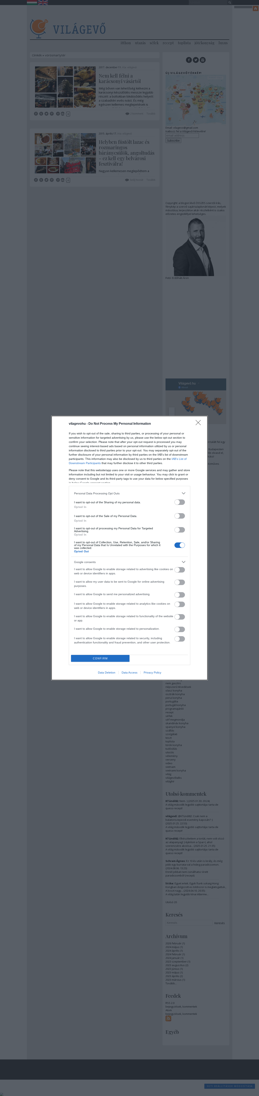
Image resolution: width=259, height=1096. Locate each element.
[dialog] (129, 548)
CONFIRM (100, 658)
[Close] (199, 424)
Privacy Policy (152, 672)
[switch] (179, 502)
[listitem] (129, 493)
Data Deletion (106, 672)
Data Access (129, 672)
